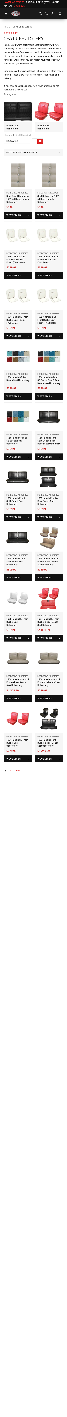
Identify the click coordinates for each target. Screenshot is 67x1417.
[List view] (34, 141)
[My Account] (52, 13)
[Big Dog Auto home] (15, 13)
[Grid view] (40, 141)
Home (7, 27)
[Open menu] (5, 13)
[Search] (40, 13)
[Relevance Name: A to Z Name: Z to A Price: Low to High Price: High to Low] (17, 141)
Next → (20, 770)
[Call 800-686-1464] (46, 13)
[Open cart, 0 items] (59, 13)
